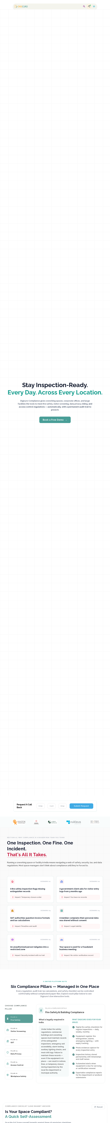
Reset (98, 1107)
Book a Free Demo (55, 420)
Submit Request (81, 806)
